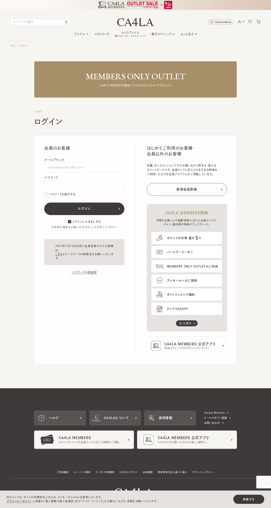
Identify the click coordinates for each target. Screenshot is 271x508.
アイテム (79, 34)
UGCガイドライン (128, 472)
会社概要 (148, 472)
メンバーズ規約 (82, 472)
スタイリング (102, 34)
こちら (58, 254)
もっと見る (187, 34)
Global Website (214, 412)
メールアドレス (54, 159)
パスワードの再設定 (84, 272)
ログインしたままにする (86, 221)
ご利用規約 (63, 472)
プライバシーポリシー (203, 472)
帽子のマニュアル (163, 34)
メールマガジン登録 (215, 417)
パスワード (51, 177)
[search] (66, 22)
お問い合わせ (212, 423)
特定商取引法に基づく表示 (172, 472)
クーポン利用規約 (105, 472)
